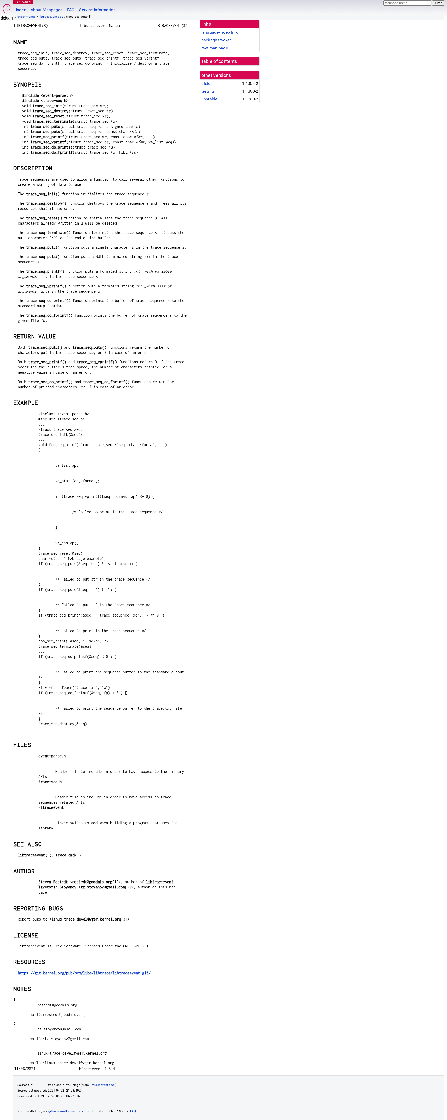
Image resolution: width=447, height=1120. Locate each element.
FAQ (70, 9)
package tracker (216, 40)
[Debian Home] (6, 10)
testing (207, 91)
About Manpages (46, 9)
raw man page (214, 48)
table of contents (219, 61)
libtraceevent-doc (51, 16)
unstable (209, 99)
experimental (26, 16)
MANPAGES (23, 2)
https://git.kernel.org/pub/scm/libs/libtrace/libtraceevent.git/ (84, 973)
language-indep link (219, 32)
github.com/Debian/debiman (69, 1111)
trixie (205, 83)
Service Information (97, 9)
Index (21, 9)
